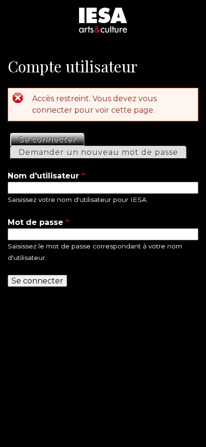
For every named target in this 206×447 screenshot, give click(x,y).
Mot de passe (38, 222)
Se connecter (51, 139)
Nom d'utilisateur (46, 175)
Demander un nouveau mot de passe (98, 152)
